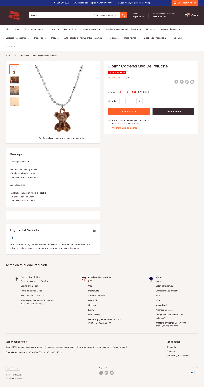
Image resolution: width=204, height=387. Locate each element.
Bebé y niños (130, 38)
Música (113, 38)
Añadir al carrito (129, 111)
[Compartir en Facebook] (176, 82)
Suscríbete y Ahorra (187, 3)
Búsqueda (171, 347)
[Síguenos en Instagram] (106, 373)
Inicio (8, 29)
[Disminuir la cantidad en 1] (122, 101)
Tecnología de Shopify (14, 378)
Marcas (9, 46)
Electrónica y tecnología (155, 38)
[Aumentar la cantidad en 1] (139, 101)
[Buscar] (123, 15)
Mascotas (38, 38)
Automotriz (69, 29)
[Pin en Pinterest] (182, 82)
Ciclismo (52, 29)
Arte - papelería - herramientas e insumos (83, 38)
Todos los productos (21, 56)
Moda (53, 38)
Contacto (171, 351)
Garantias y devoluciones (178, 355)
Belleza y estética (90, 29)
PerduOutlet (115, 78)
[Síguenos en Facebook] (101, 373)
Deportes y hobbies (168, 29)
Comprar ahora (173, 111)
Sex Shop (178, 38)
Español (10, 368)
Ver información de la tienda (124, 128)
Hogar (149, 29)
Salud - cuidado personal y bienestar (121, 29)
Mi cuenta (158, 17)
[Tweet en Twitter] (187, 82)
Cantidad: (113, 101)
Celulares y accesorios (16, 38)
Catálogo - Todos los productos (29, 29)
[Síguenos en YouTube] (112, 373)
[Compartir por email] (192, 82)
